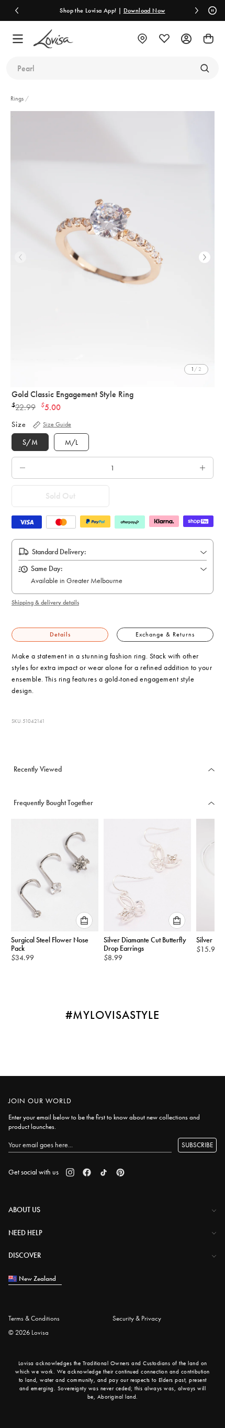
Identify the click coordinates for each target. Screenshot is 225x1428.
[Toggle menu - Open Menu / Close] (17, 38)
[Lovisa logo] (53, 39)
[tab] (60, 635)
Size (19, 424)
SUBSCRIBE (197, 1144)
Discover (24, 1255)
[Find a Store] (142, 38)
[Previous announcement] (16, 10)
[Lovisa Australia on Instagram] (70, 1172)
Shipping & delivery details (45, 602)
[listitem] (112, 249)
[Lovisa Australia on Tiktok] (103, 1172)
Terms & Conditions (34, 1318)
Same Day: (47, 568)
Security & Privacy (137, 1318)
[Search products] (204, 68)
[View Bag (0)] (208, 38)
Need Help (25, 1232)
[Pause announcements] (211, 10)
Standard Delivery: (59, 551)
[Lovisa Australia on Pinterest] (120, 1172)
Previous (20, 257)
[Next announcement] (196, 10)
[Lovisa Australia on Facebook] (87, 1172)
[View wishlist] (164, 38)
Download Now (144, 10)
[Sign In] (186, 38)
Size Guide (57, 424)
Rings (17, 98)
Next (204, 257)
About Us (24, 1209)
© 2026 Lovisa (28, 1332)
